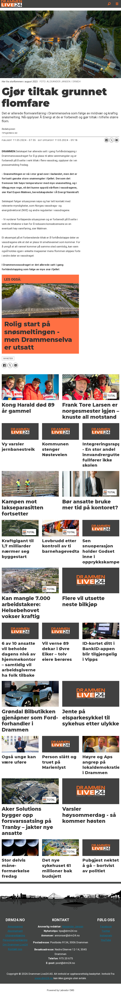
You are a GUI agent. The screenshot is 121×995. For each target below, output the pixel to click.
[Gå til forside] (52, 4)
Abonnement (15, 930)
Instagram (106, 935)
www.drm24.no (44, 978)
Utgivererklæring (15, 935)
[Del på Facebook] (106, 140)
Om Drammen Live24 (15, 944)
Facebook (106, 926)
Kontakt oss (15, 949)
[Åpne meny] (117, 4)
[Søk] (109, 4)
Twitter (106, 930)
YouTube (106, 940)
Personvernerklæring (15, 940)
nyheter (8, 358)
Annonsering (15, 926)
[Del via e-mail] (116, 140)
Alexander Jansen (72, 926)
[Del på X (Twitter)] (111, 140)
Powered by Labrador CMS (60, 990)
